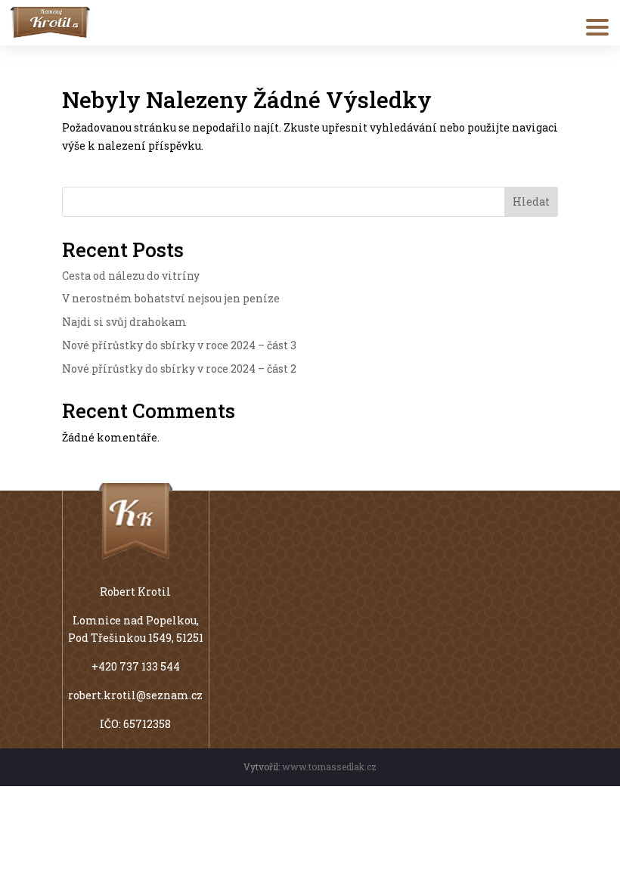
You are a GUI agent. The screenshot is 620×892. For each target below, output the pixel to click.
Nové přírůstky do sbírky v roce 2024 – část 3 (179, 345)
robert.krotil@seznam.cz (135, 695)
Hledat (531, 201)
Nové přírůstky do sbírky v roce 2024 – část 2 (179, 368)
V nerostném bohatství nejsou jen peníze (171, 298)
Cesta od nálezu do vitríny (131, 275)
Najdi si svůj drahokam (124, 321)
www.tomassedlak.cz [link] (329, 766)
